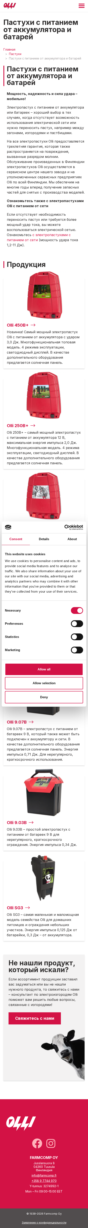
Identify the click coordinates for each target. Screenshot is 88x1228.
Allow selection (44, 683)
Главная (9, 49)
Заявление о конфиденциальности (44, 1222)
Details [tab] (44, 539)
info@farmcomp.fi (44, 1175)
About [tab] (72, 539)
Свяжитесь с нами (34, 1018)
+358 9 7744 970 (44, 1181)
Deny (44, 697)
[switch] (77, 623)
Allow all (44, 669)
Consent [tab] (15, 539)
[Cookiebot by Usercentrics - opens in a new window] (64, 527)
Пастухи (15, 54)
